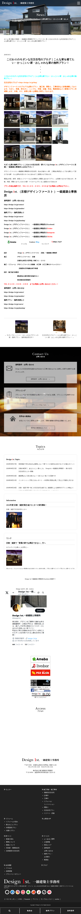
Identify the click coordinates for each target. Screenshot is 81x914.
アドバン (36, 899)
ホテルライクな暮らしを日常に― (17, 547)
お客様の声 (47, 819)
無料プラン (50, 910)
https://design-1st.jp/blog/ (28, 82)
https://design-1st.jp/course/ (15, 217)
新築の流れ (10, 839)
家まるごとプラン (12, 824)
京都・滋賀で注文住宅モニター (16, 509)
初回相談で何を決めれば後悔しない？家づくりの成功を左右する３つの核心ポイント (47, 464)
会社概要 (8, 865)
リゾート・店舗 (49, 813)
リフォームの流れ (12, 821)
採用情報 (9, 871)
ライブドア (45, 244)
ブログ (45, 865)
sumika (57, 899)
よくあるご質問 (49, 839)
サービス (46, 836)
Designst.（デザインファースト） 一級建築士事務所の (28, 228)
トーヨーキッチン (10, 899)
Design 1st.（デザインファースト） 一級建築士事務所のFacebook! (29, 224)
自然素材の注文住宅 (12, 851)
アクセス (9, 868)
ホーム (6, 39)
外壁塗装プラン (11, 827)
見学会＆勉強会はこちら (40, 428)
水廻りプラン (10, 830)
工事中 (46, 798)
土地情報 (47, 842)
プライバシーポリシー (13, 874)
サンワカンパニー (47, 899)
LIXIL (20, 899)
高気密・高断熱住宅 (12, 848)
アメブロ (24, 244)
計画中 (46, 795)
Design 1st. (18, 369)
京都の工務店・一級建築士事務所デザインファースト (28, 39)
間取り (46, 807)
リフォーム (9, 819)
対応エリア (47, 845)
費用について (10, 842)
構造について (10, 845)
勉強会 (29, 910)
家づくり (8, 836)
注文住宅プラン (49, 810)
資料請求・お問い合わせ (40, 379)
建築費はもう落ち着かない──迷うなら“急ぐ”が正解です (37, 476)
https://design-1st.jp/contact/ (15, 205)
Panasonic (27, 899)
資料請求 (70, 910)
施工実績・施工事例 (50, 789)
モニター (8, 789)
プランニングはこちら (40, 405)
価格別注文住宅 (49, 792)
